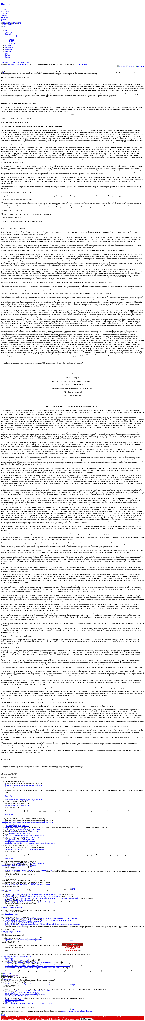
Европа (12, 43)
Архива (3, 21)
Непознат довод (12, 975)
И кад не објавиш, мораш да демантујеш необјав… (23, 785)
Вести (5, 4)
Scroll (3, 1015)
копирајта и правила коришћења (73, 1011)
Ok (82, 1019)
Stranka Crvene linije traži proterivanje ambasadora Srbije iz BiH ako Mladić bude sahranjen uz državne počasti (42, 924)
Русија (11, 40)
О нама (3, 9)
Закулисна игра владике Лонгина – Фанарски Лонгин (24, 849)
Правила (4, 13)
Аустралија (13, 36)
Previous (4, 822)
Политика (8, 51)
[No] (93, 1019)
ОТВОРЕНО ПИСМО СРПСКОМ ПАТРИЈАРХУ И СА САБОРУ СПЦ (31, 990)
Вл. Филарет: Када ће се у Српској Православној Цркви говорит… (29, 984)
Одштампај (83, 64)
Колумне (8, 45)
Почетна (8, 30)
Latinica (3, 25)
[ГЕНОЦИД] (10, 973)
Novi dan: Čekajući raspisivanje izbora (18, 900)
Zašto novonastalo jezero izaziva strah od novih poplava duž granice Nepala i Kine (33, 896)
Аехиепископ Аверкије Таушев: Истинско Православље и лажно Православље (33, 968)
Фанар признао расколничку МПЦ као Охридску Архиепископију (29, 962)
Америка (12, 38)
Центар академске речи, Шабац (16, 998)
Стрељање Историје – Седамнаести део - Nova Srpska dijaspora (29, 870)
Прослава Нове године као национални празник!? (23, 940)
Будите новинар (6, 11)
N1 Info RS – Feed (12, 891)
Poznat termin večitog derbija (15, 926)
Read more (87, 1019)
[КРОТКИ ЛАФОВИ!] (11, 931)
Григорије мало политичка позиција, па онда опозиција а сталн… (29, 822)
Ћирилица (10, 25)
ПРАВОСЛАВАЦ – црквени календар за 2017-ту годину (25, 994)
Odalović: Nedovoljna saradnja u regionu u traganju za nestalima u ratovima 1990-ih (33, 894)
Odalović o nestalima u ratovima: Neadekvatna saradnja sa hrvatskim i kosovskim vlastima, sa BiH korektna (41, 918)
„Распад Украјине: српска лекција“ (17, 960)
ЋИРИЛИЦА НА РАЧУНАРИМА (17, 996)
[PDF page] (121, 66)
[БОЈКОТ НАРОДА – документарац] (6, 979)
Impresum (89, 1011)
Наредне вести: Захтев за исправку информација (18, 865)
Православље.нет (11, 1002)
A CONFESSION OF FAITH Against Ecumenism (22, 992)
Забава (7, 55)
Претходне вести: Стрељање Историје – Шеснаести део (23, 863)
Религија (8, 34)
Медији (3, 19)
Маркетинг (5, 17)
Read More (9, 796)
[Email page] (130, 66)
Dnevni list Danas (12, 915)
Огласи (7, 57)
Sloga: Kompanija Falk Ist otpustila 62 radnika (20, 922)
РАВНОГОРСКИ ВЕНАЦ (14, 1000)
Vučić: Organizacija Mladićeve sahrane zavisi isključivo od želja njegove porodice (32, 902)
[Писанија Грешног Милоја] (12, 907)
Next (8, 822)
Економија (9, 47)
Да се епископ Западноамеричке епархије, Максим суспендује (27, 884)
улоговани (34, 883)
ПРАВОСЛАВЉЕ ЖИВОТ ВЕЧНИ (19, 956)
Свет (7, 53)
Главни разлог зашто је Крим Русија (18, 805)
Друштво (8, 49)
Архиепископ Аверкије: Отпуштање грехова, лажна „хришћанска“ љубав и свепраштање (37, 966)
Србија (11, 42)
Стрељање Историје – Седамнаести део (15, 62)
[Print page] (139, 66)
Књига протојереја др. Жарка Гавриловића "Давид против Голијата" (30, 1003)
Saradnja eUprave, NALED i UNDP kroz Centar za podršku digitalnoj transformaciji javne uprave (38, 920)
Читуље (8, 59)
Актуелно (8, 32)
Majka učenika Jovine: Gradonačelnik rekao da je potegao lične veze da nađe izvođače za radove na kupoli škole (43, 898)
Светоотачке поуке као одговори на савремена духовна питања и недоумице (33, 964)
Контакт (4, 15)
